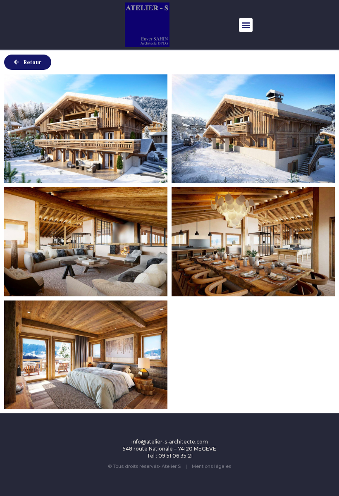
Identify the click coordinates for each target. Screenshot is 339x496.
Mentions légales (211, 466)
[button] (246, 25)
